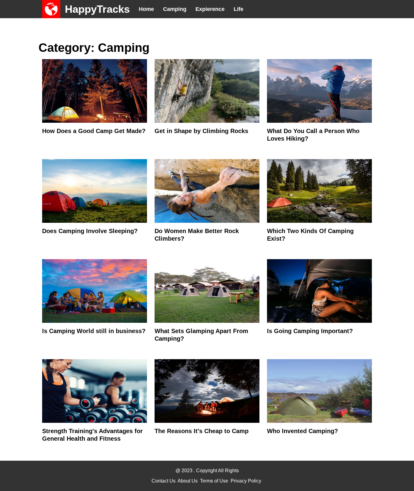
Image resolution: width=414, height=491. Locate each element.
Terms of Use (214, 480)
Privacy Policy (246, 480)
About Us (188, 480)
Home (146, 9)
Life (238, 9)
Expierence (210, 9)
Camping (174, 9)
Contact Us (163, 480)
